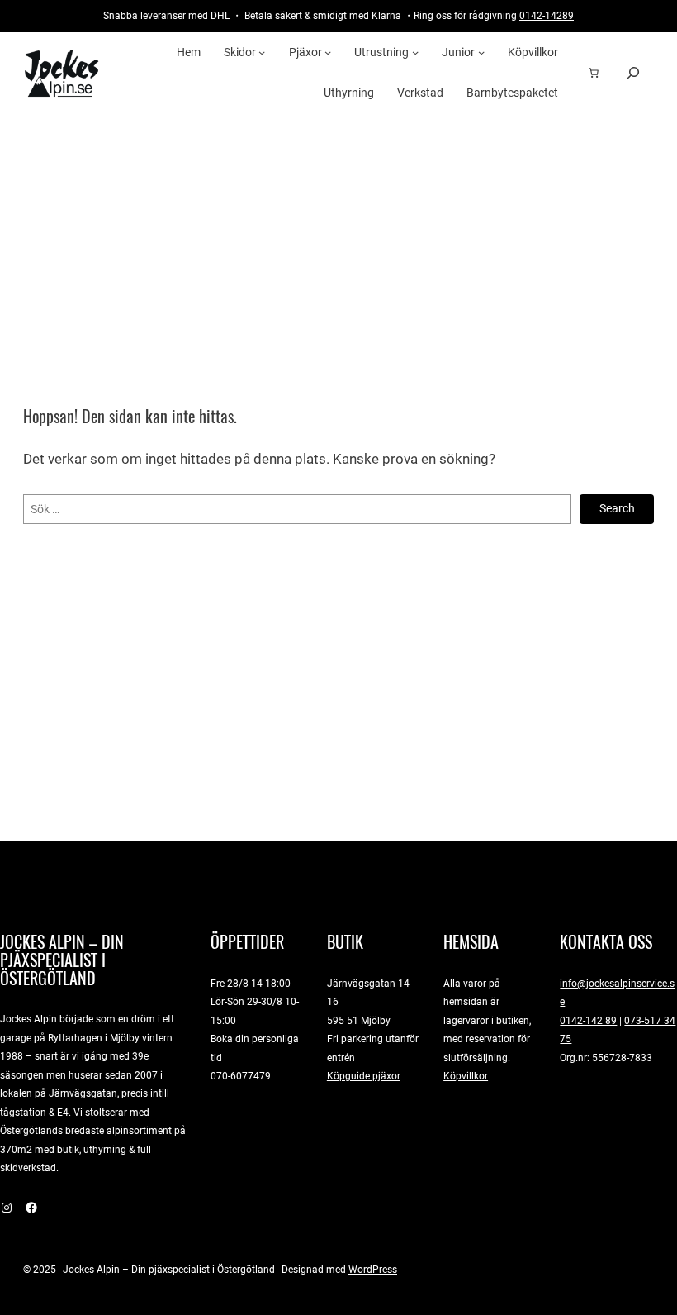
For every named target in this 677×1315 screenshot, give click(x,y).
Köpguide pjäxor (363, 1076)
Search (617, 508)
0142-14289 (546, 15)
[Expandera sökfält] (633, 72)
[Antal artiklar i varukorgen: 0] (593, 72)
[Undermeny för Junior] (481, 52)
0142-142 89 (588, 1020)
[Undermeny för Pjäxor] (327, 52)
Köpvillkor (465, 1076)
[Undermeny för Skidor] (261, 52)
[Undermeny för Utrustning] (415, 52)
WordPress (372, 1269)
